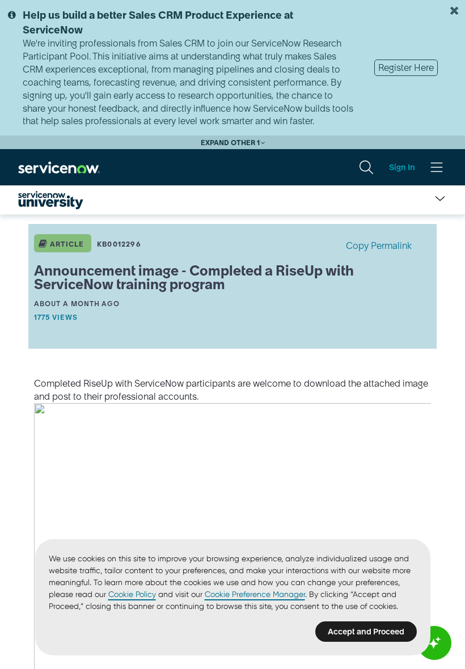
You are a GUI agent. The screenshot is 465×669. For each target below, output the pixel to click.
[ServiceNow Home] (59, 167)
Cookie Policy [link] (132, 594)
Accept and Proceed (366, 631)
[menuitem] (366, 167)
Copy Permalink (379, 245)
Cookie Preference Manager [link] (255, 594)
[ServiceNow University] (50, 200)
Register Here (406, 67)
